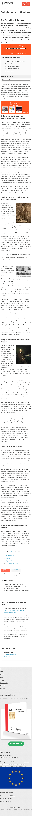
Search (24, 4)
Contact (2, 685)
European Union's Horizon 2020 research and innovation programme (14, 764)
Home (2, 8)
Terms (2, 680)
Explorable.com (13, 807)
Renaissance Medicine (13, 66)
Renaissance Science (13, 68)
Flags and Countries (11, 561)
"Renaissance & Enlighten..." (16, 574)
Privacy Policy (4, 683)
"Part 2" (3, 574)
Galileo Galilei (10, 64)
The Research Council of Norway (9, 757)
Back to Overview (16, 570)
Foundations (8, 8)
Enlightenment (8, 656)
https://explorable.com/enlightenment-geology (16, 590)
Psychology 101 (10, 555)
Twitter (9, 801)
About (2, 674)
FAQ (1, 677)
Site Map (2, 688)
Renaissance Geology (10, 654)
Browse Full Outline (7, 76)
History (13, 8)
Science (8, 558)
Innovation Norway (5, 755)
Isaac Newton (11, 71)
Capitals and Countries (12, 563)
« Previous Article (4, 570)
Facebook (8, 798)
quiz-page (11, 551)
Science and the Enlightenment (16, 61)
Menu (28, 4)
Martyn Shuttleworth (6, 16)
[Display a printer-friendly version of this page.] (26, 16)
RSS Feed (12, 796)
